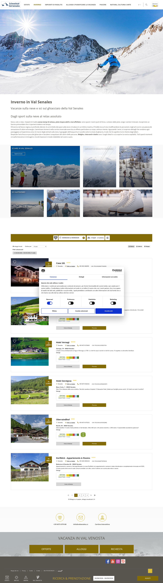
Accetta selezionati (81, 311)
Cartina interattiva (102, 524)
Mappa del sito (14, 571)
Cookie (31, 571)
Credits (38, 571)
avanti (148, 578)
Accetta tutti (109, 311)
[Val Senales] (10, 5)
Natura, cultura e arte (120, 5)
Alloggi (81, 549)
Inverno (37, 5)
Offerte (46, 549)
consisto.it (60, 571)
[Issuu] (123, 561)
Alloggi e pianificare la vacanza (81, 5)
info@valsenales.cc (80, 524)
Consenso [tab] (53, 277)
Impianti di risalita (53, 5)
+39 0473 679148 (59, 524)
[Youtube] (113, 561)
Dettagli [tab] (81, 277)
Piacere (103, 5)
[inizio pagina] (150, 571)
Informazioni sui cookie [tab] (110, 277)
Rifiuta (54, 311)
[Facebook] (107, 561)
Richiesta (116, 549)
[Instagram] (118, 561)
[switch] (71, 303)
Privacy (24, 571)
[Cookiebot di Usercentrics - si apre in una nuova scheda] (113, 270)
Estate (27, 5)
